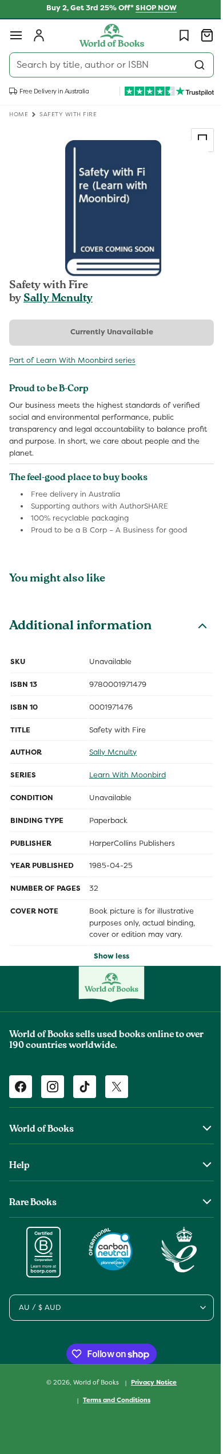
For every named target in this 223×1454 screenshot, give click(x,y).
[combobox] (107, 64)
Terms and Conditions (112, 1399)
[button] (16, 35)
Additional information (80, 627)
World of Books (93, 1382)
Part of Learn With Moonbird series (72, 360)
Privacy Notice (150, 1382)
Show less (107, 956)
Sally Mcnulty (58, 299)
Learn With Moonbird (127, 775)
